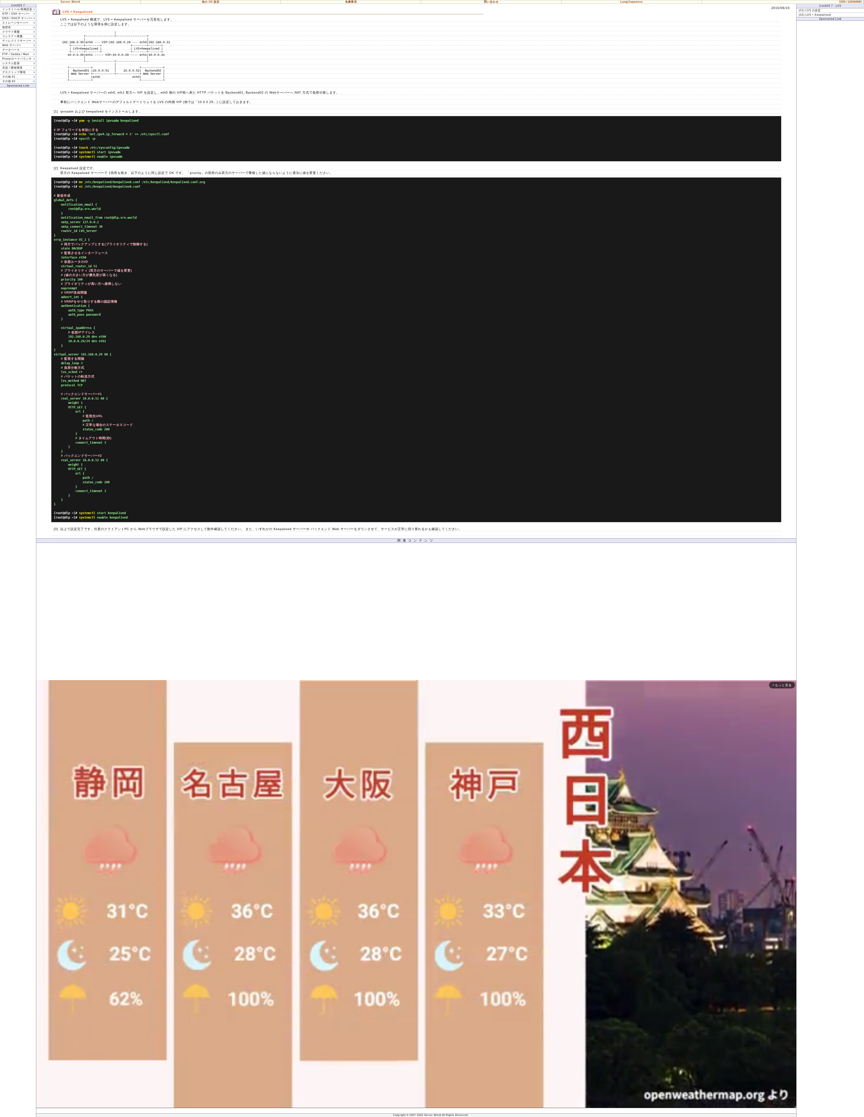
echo (82, 134)
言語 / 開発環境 (12, 67)
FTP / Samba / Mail (15, 54)
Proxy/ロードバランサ (17, 58)
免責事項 (351, 1)
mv (81, 182)
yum (81, 120)
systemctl (87, 152)
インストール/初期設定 (17, 9)
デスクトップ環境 (14, 72)
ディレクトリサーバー (17, 40)
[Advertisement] (416, 612)
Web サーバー (11, 45)
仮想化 (6, 27)
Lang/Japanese (631, 1)
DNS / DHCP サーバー (17, 18)
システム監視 (11, 63)
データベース (11, 49)
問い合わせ (491, 1)
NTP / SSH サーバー (16, 13)
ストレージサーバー (15, 22)
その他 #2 (9, 81)
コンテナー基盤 (12, 36)
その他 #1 (9, 76)
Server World (70, 1)
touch (83, 147)
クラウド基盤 (11, 31)
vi (81, 186)
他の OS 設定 (211, 1)
